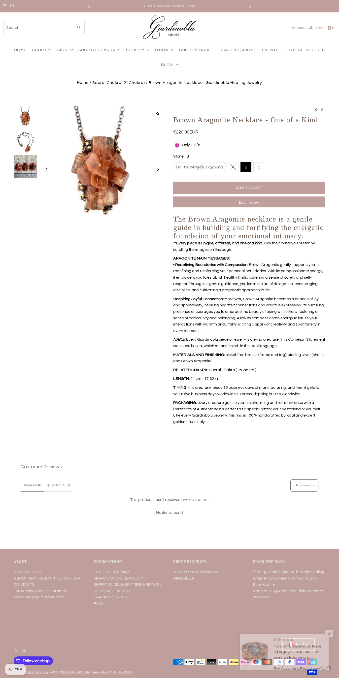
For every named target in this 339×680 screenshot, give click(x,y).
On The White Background (199, 167)
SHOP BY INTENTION (147, 50)
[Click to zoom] (157, 113)
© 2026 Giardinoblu (31, 672)
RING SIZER (184, 578)
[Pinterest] (4, 6)
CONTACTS (24, 584)
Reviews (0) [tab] (32, 485)
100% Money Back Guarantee (40, 591)
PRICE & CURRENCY (112, 572)
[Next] (250, 6)
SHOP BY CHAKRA (96, 50)
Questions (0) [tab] (58, 485)
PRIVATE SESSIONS (236, 50)
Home (83, 83)
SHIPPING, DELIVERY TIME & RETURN (127, 584)
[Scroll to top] (328, 667)
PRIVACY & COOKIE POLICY (118, 578)
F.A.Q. (98, 604)
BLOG (167, 65)
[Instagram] (11, 6)
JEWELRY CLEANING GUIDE (199, 572)
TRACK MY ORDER (110, 597)
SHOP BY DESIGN (50, 50)
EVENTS (270, 50)
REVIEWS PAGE (28, 572)
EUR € (302, 645)
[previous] (316, 109)
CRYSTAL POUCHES (304, 50)
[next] (322, 109)
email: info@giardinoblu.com (39, 597)
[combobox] (38, 27)
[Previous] (89, 6)
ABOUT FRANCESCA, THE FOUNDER (47, 578)
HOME (20, 50)
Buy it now (249, 202)
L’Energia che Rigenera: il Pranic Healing (288, 572)
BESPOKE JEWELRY (112, 591)
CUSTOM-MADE (195, 50)
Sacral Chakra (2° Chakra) (118, 83)
